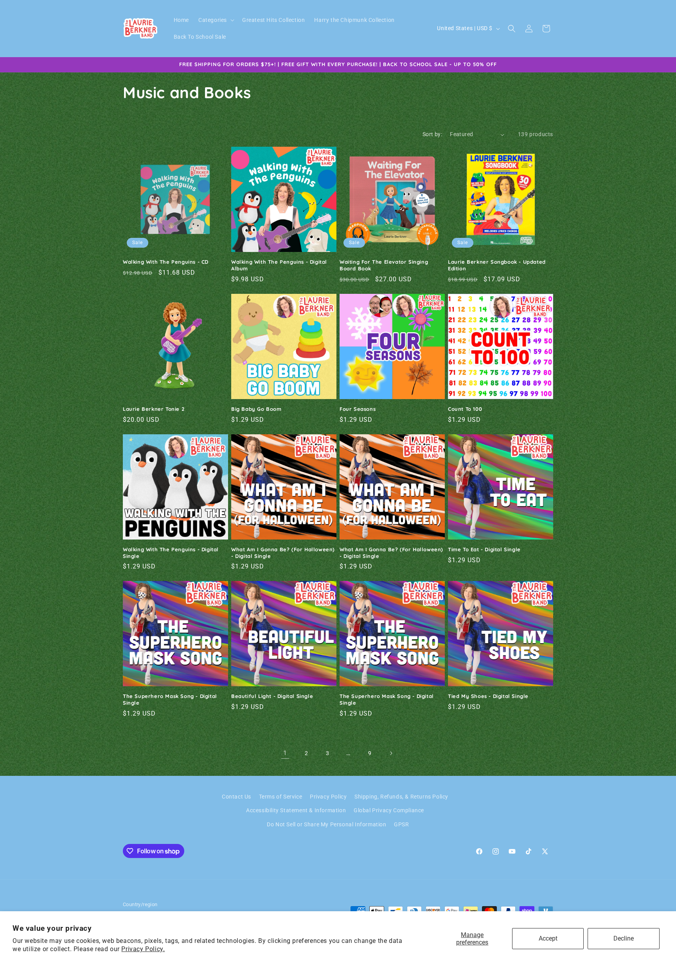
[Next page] (390, 753)
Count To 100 (465, 409)
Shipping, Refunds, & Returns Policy (401, 796)
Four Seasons (358, 409)
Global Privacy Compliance (389, 810)
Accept (548, 938)
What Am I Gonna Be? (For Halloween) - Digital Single (283, 552)
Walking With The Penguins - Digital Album (279, 265)
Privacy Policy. (143, 949)
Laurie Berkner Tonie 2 (153, 409)
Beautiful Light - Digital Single (272, 696)
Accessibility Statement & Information (296, 810)
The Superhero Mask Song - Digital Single (170, 699)
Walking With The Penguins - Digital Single (171, 552)
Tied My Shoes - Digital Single (488, 696)
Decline (623, 938)
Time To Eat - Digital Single (484, 549)
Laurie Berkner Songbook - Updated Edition (497, 265)
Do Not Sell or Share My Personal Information (326, 824)
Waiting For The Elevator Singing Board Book (384, 265)
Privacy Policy (328, 796)
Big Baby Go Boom (256, 409)
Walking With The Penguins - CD (166, 262)
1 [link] (285, 753)
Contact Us (236, 796)
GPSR (401, 824)
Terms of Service (280, 796)
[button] (215, 20)
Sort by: (432, 134)
